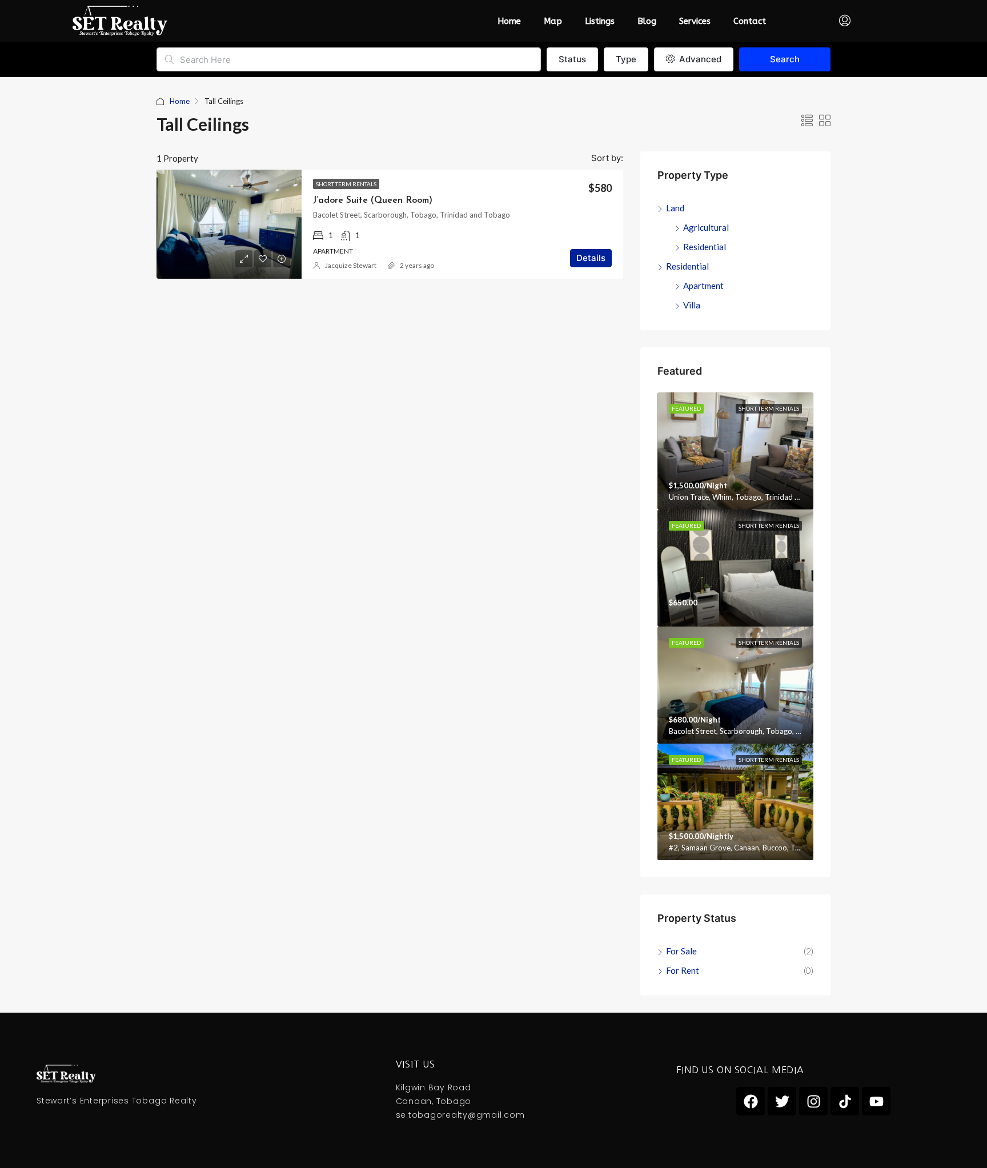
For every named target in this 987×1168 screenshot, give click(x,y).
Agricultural (706, 227)
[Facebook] (750, 1101)
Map (553, 21)
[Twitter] (782, 1101)
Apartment (703, 285)
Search (785, 59)
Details (590, 257)
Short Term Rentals (346, 183)
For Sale (681, 951)
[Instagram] (813, 1101)
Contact (749, 21)
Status (572, 59)
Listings (600, 21)
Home (509, 21)
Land (675, 208)
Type (626, 59)
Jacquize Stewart (350, 265)
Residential (704, 247)
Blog (646, 21)
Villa (691, 305)
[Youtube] (876, 1101)
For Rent (682, 970)
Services (695, 21)
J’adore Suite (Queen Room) (372, 200)
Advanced (699, 59)
